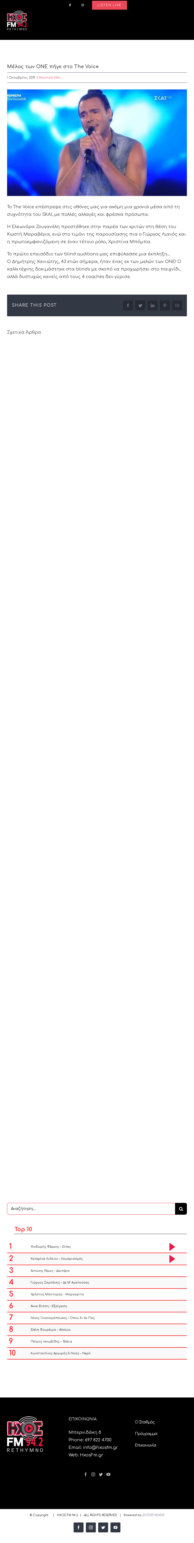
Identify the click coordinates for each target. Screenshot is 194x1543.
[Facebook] (86, 1474)
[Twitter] (101, 1474)
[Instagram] (93, 1474)
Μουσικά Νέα (49, 77)
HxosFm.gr (91, 1455)
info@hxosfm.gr (100, 1447)
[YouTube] (108, 1474)
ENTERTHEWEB (153, 1515)
